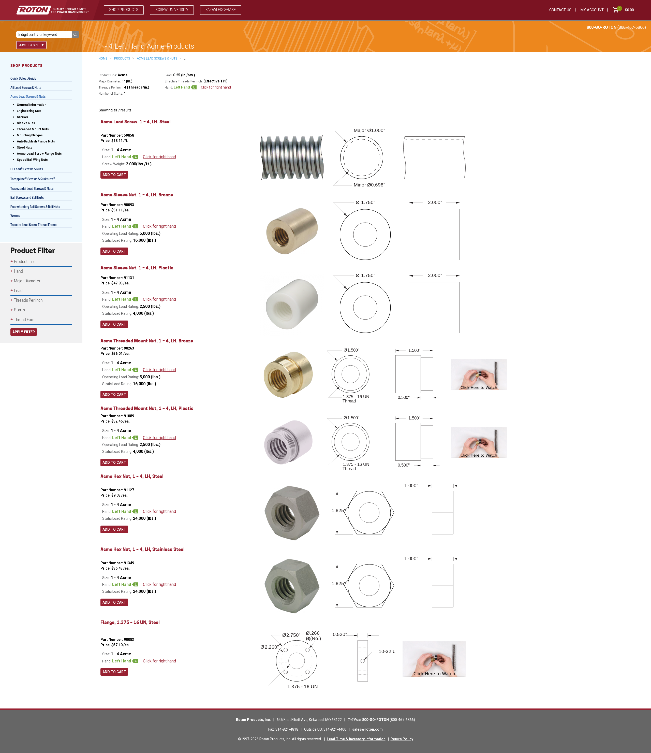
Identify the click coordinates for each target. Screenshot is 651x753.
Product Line (25, 261)
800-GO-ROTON (616, 27)
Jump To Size (29, 45)
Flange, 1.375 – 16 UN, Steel (130, 622)
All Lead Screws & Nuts (25, 88)
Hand (18, 271)
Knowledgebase (220, 10)
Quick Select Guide (23, 78)
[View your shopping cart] (616, 9)
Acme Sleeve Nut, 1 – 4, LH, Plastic (136, 267)
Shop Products (123, 10)
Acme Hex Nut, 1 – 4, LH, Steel (132, 476)
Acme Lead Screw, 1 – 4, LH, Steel (135, 121)
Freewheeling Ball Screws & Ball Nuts (35, 207)
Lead (18, 290)
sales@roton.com (367, 729)
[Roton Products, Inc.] (52, 10)
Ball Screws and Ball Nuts (27, 197)
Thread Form (25, 319)
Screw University (171, 10)
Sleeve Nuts (26, 123)
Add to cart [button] (114, 175)
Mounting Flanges (30, 135)
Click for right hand (216, 87)
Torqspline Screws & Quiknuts (32, 179)
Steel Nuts (24, 147)
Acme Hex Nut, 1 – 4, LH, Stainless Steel (142, 549)
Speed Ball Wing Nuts (32, 160)
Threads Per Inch (28, 300)
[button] (75, 34)
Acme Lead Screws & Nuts (28, 96)
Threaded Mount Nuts (33, 129)
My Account (592, 10)
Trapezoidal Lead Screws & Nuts (31, 189)
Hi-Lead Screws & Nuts (26, 169)
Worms (15, 216)
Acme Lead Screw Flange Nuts (39, 153)
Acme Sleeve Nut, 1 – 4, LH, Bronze (136, 194)
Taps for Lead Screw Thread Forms (33, 225)
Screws (22, 117)
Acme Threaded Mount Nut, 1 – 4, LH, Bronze (146, 340)
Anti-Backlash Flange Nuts (36, 141)
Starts (19, 310)
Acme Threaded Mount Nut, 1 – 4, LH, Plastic (146, 408)
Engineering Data (29, 111)
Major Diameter (27, 281)
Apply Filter (23, 332)
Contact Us (560, 10)
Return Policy (402, 739)
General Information (31, 105)
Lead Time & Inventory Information (356, 739)
